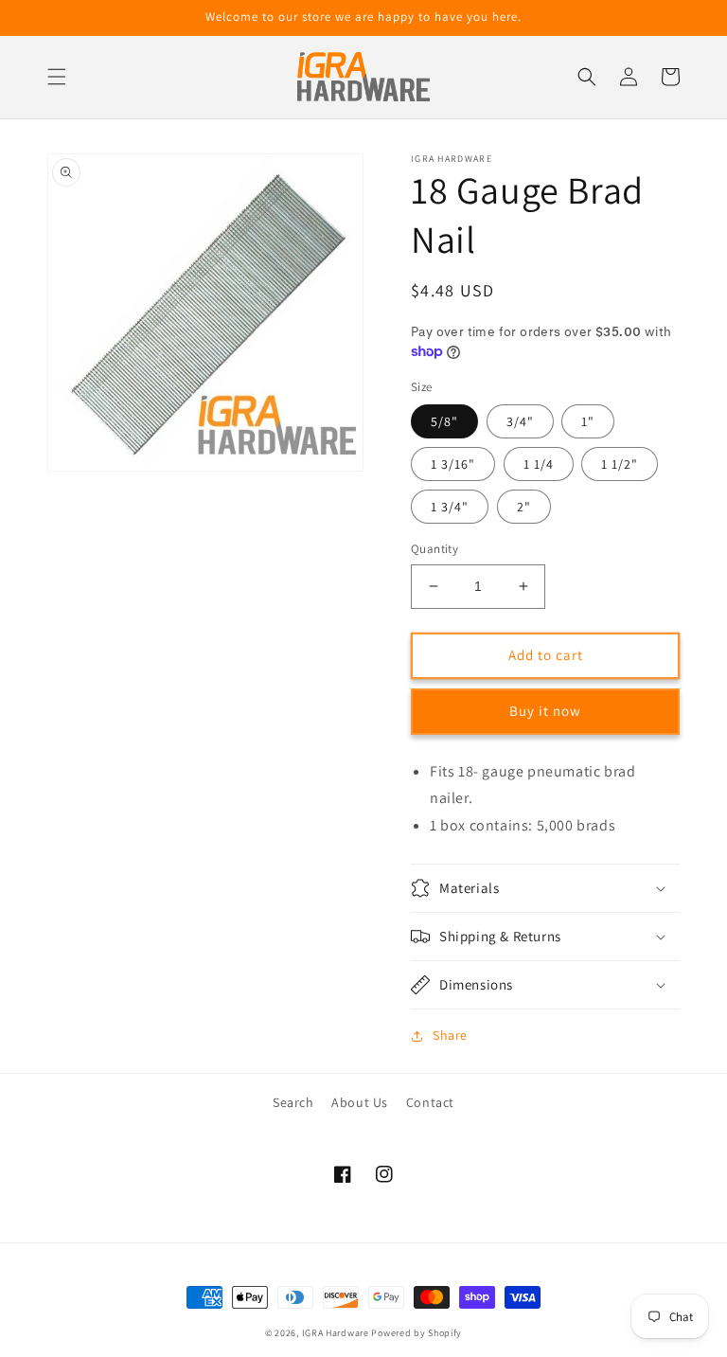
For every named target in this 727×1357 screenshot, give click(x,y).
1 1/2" (619, 464)
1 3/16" (453, 464)
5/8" (444, 421)
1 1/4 (538, 464)
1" (587, 421)
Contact (430, 1102)
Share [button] (450, 1035)
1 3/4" (450, 506)
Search (293, 1102)
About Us (359, 1102)
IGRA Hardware (335, 1333)
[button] (57, 77)
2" (524, 506)
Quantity (434, 549)
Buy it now (545, 711)
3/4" (520, 421)
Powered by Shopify (416, 1333)
